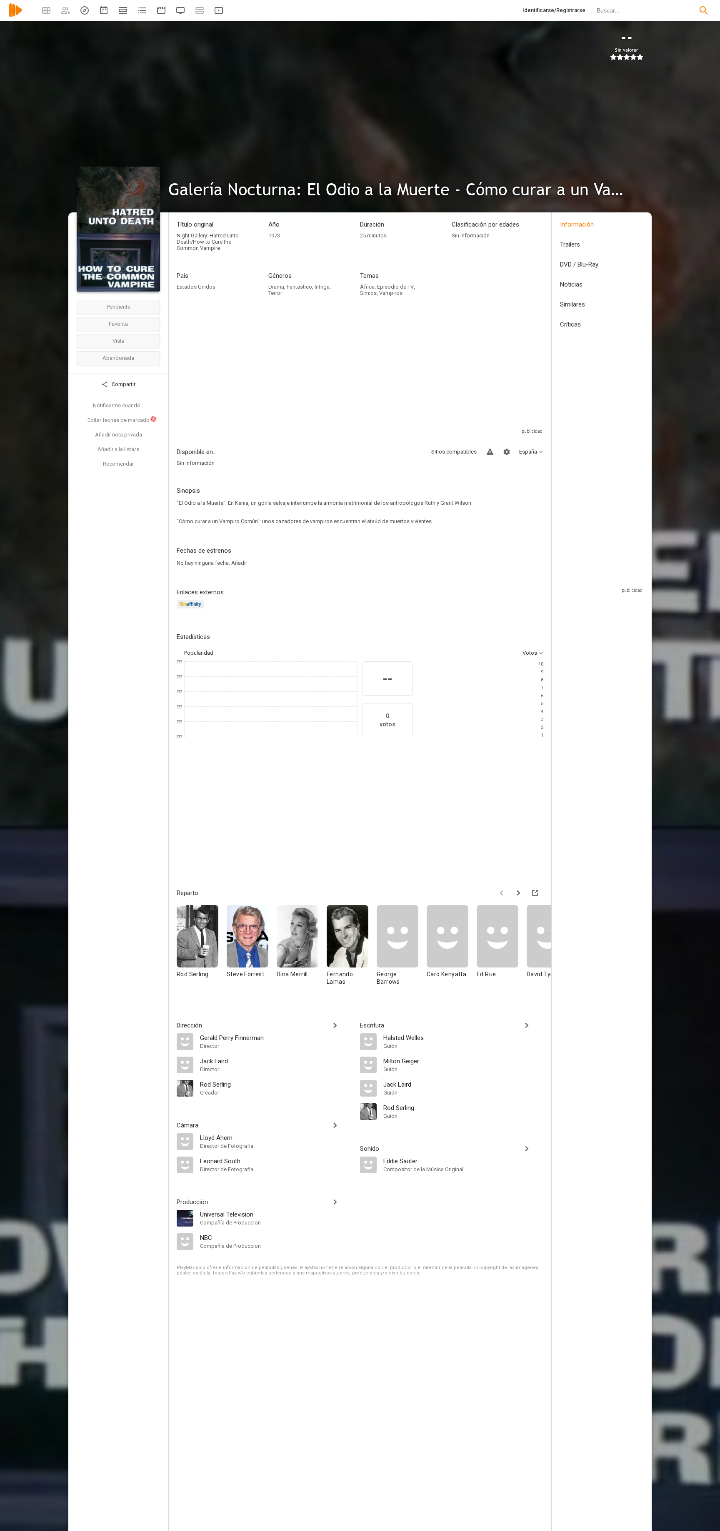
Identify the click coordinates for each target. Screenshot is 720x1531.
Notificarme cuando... (118, 405)
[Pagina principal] (15, 15)
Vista (118, 341)
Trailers (570, 244)
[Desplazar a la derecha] (518, 893)
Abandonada (118, 358)
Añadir (239, 563)
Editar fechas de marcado (122, 419)
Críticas (570, 324)
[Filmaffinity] (191, 609)
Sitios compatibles (454, 452)
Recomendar (118, 464)
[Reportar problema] (490, 452)
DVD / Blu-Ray (579, 264)
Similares (572, 304)
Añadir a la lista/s (118, 449)
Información (577, 224)
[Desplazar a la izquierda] (501, 893)
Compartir (122, 384)
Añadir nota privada (118, 434)
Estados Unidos (196, 287)
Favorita (118, 324)
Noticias (571, 284)
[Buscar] (704, 10)
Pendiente (118, 307)
